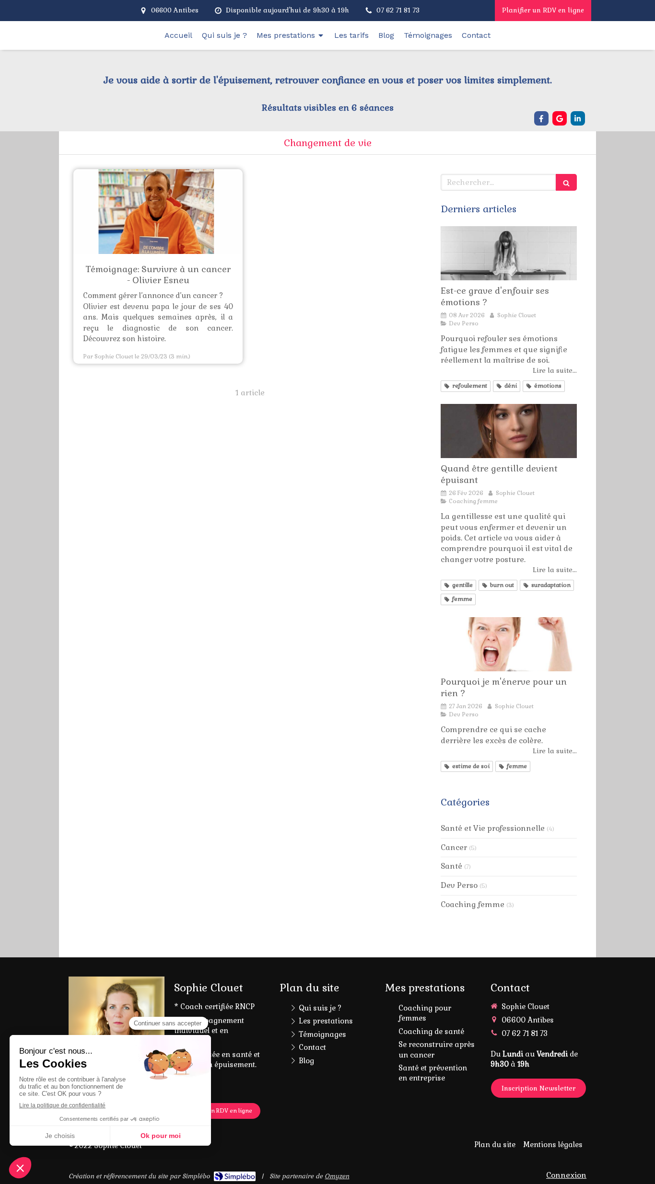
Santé (451, 866)
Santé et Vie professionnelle (493, 828)
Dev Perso (459, 885)
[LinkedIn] (578, 118)
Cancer (454, 847)
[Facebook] (541, 118)
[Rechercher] (566, 182)
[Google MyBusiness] (559, 118)
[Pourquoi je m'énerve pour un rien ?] (509, 644)
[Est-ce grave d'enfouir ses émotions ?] (509, 253)
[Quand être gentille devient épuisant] (509, 431)
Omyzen (337, 1176)
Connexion (566, 1175)
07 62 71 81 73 (525, 1033)
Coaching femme (472, 904)
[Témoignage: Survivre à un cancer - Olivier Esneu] (158, 211)
